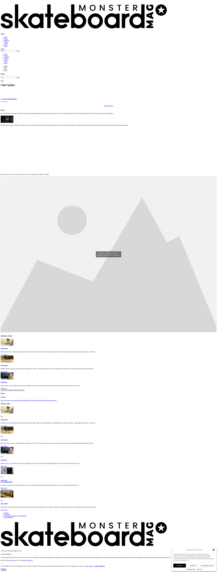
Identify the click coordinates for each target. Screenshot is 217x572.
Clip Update (4, 348)
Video (5, 44)
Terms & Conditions (27, 560)
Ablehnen (193, 565)
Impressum (199, 569)
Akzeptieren (179, 565)
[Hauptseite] (84, 29)
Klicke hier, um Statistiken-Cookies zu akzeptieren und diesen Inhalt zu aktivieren (108, 254)
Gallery (6, 43)
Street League (53, 400)
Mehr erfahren (90, 566)
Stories (6, 38)
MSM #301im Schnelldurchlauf (6, 481)
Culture (6, 41)
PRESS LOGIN (108, 106)
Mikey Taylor (27, 400)
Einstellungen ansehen (207, 565)
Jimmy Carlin (10, 400)
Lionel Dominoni (19, 400)
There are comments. (12, 390)
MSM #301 (4, 382)
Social (5, 46)
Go (18, 51)
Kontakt (6, 513)
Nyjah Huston (35, 400)
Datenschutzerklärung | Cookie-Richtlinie (15, 516)
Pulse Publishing (8, 517)
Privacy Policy (12, 560)
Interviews (7, 40)
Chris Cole (3, 400)
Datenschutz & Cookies (191, 569)
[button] (213, 550)
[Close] (1, 563)
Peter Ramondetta (44, 400)
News (5, 37)
